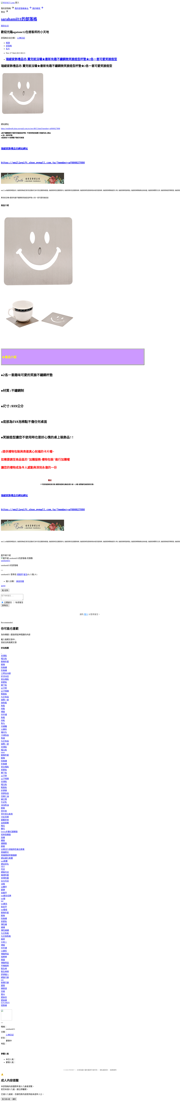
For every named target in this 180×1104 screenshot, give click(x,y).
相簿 (8, 43)
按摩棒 (4, 957)
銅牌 (3, 890)
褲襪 (3, 927)
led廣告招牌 (6, 896)
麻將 (3, 939)
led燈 (3, 899)
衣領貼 (4, 656)
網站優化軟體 (7, 858)
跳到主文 (5, 26)
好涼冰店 (5, 676)
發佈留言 (5, 605)
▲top (3, 586)
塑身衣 (4, 997)
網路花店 (5, 872)
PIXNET (71, 1070)
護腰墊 (4, 843)
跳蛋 (3, 960)
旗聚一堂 (5, 700)
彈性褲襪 (5, 930)
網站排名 (5, 864)
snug (3, 752)
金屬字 (4, 893)
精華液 (4, 988)
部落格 (9, 46)
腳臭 (3, 664)
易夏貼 (4, 682)
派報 (3, 884)
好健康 (4, 790)
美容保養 (20, 581)
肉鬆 (3, 709)
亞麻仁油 (5, 796)
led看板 (4, 910)
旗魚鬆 (4, 703)
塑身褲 (4, 1000)
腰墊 (3, 840)
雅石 (3, 826)
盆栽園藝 (5, 823)
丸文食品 (5, 697)
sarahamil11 (5, 561)
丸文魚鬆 (5, 933)
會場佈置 (5, 878)
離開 (14, 1099)
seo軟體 (4, 861)
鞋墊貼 (4, 694)
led (2, 901)
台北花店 (5, 881)
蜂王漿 (4, 799)
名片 (8, 49)
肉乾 (3, 720)
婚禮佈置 (5, 875)
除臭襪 (4, 667)
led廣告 (4, 904)
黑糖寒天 (5, 852)
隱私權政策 (104, 1070)
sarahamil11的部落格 (19, 19)
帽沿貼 (4, 659)
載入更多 (5, 590)
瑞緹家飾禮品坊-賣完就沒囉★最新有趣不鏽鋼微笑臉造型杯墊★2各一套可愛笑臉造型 (61, 59)
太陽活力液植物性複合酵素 (12, 849)
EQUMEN (5, 1003)
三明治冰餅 (6, 673)
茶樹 (3, 991)
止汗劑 (4, 688)
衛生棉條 (5, 971)
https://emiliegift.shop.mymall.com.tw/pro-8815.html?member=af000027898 (30, 128)
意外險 (4, 811)
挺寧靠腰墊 (6, 835)
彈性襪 (4, 924)
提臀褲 (4, 1005)
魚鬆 (3, 706)
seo (2, 980)
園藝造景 (5, 820)
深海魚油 (5, 805)
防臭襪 (4, 670)
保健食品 (5, 793)
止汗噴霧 (5, 691)
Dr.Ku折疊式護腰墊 (9, 832)
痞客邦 (20, 574)
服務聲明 (113, 1070)
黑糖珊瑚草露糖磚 (9, 855)
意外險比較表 (7, 814)
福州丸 (4, 732)
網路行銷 (5, 977)
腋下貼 (4, 685)
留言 (25, 574)
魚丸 (3, 723)
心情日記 (21, 38)
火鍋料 (4, 729)
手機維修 (5, 966)
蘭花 (3, 829)
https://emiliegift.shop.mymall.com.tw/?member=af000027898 (43, 162)
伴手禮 (4, 715)
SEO (3, 866)
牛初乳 (4, 802)
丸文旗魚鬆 (6, 936)
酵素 (3, 808)
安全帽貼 (5, 679)
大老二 (4, 942)
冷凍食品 (5, 735)
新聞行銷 (5, 983)
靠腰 (3, 837)
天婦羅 (4, 726)
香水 (3, 994)
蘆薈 (3, 985)
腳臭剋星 (5, 662)
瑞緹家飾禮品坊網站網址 (14, 148)
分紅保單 (5, 817)
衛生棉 (4, 969)
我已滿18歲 (6, 1099)
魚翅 (3, 738)
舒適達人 (5, 974)
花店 (3, 869)
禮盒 (3, 712)
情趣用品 (5, 954)
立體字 (4, 887)
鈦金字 (4, 907)
